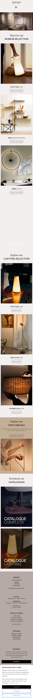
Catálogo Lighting (16, 635)
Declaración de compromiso (16, 588)
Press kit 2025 (16, 637)
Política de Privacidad (16, 619)
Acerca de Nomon (16, 580)
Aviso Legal (16, 616)
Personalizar (17, 691)
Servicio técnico (16, 624)
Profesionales (16, 585)
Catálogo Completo (16, 633)
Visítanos (16, 583)
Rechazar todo (16, 695)
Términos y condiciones (16, 621)
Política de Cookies (16, 617)
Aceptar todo (16, 687)
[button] (16, 7)
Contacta (16, 582)
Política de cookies (14, 683)
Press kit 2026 (16, 639)
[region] (16, 682)
